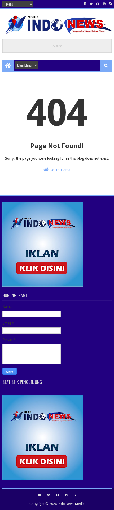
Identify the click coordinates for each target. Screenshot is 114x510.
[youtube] (97, 4)
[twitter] (91, 4)
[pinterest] (104, 4)
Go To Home (59, 170)
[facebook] (84, 4)
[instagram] (110, 4)
